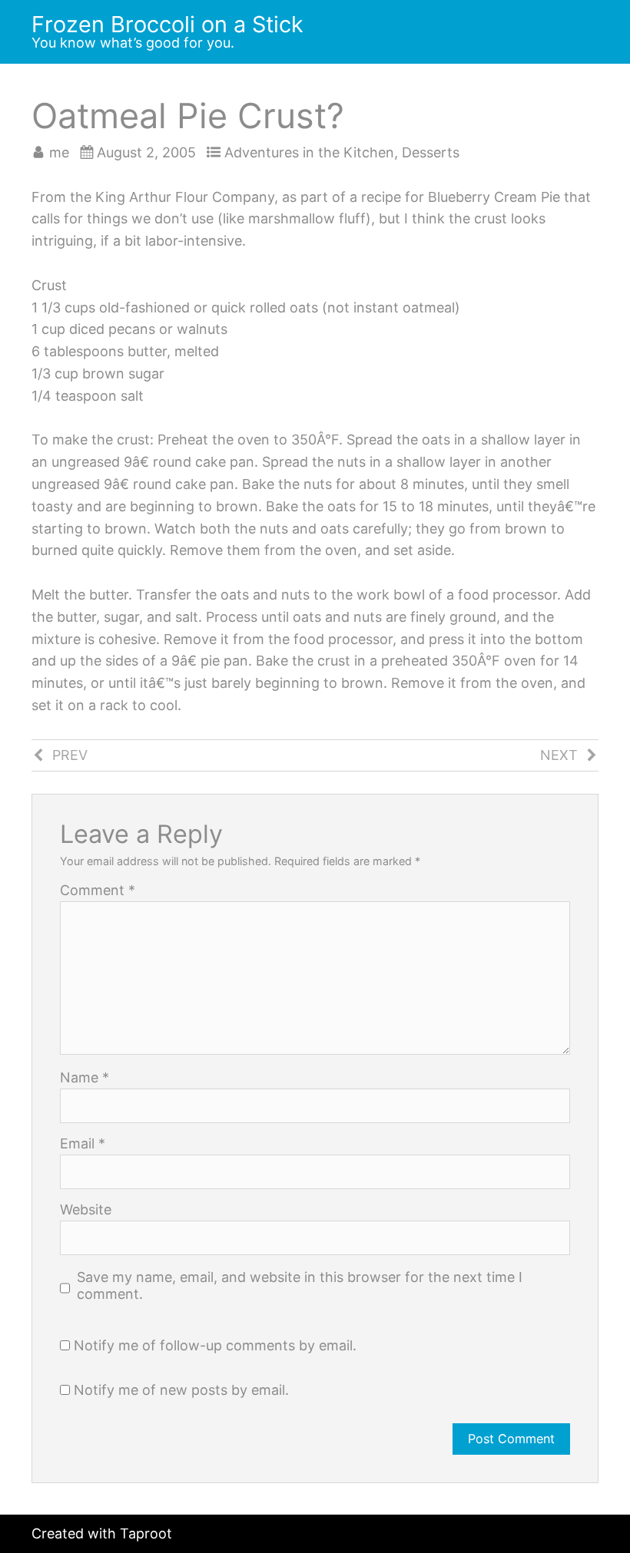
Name (84, 1078)
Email (82, 1144)
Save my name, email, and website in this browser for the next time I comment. (299, 1285)
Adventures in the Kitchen (309, 152)
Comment (97, 890)
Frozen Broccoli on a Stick (167, 24)
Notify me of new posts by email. (181, 1390)
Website (85, 1210)
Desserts (430, 152)
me (59, 152)
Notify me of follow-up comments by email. (215, 1345)
